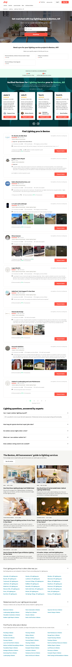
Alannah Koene (41, 517)
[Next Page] (45, 401)
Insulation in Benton (31, 650)
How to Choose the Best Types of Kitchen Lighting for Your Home (18, 553)
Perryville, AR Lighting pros (55, 589)
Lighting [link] (11, 9)
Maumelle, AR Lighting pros (33, 586)
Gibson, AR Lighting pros (54, 581)
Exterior (10, 5)
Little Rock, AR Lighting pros (10, 584)
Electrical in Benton (8, 610)
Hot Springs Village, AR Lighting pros (35, 594)
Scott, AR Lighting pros (53, 591)
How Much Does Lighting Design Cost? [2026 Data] (18, 488)
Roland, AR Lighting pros (32, 591)
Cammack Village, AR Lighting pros (35, 581)
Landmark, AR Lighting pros (33, 579)
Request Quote (61, 151)
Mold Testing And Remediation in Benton (58, 655)
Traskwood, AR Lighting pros (10, 581)
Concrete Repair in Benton (32, 640)
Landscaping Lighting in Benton (11, 612)
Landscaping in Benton (9, 655)
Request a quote (9, 117)
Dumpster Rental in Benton (32, 648)
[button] (17, 219)
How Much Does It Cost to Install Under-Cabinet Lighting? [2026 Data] (51, 489)
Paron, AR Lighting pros (9, 591)
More (23, 5)
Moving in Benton (30, 638)
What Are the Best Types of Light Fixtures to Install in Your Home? (52, 521)
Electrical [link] (5, 9)
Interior (5, 5)
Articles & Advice (29, 5)
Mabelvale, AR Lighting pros (10, 586)
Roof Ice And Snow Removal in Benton (57, 643)
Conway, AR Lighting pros (54, 594)
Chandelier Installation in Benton (11, 615)
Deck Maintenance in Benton (55, 632)
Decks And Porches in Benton (33, 617)
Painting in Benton (52, 640)
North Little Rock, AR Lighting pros (34, 589)
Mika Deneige (6, 549)
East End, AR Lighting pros (10, 594)
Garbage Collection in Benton (10, 650)
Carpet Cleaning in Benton (54, 638)
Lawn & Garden (17, 5)
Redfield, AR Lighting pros (32, 584)
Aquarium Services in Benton (55, 610)
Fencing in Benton (7, 640)
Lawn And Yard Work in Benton (11, 643)
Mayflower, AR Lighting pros (55, 584)
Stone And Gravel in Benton (32, 655)
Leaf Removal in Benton (54, 648)
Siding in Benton (30, 635)
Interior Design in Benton (54, 612)
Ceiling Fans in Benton (31, 612)
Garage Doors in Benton (54, 635)
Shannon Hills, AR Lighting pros (11, 589)
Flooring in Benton (30, 632)
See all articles (9, 461)
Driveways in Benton (53, 650)
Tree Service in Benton (9, 638)
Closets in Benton (30, 615)
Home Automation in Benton (33, 610)
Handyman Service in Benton (33, 653)
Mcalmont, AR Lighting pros (55, 586)
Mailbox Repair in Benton (54, 645)
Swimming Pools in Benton (10, 653)
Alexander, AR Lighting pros (10, 576)
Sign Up (65, 2)
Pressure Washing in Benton (33, 645)
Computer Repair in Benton (54, 653)
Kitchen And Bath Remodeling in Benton (13, 645)
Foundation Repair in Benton (10, 648)
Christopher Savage (8, 517)
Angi (4, 485)
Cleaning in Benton (30, 643)
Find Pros (36, 34)
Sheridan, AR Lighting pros (54, 576)
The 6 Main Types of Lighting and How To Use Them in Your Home (19, 521)
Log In (57, 2)
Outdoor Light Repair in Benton (11, 617)
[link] (4, 113)
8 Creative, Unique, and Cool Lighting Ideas (50, 552)
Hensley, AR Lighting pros (32, 576)
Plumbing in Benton (8, 632)
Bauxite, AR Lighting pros (9, 579)
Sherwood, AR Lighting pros (55, 579)
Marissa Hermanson (42, 549)
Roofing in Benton (7, 635)
